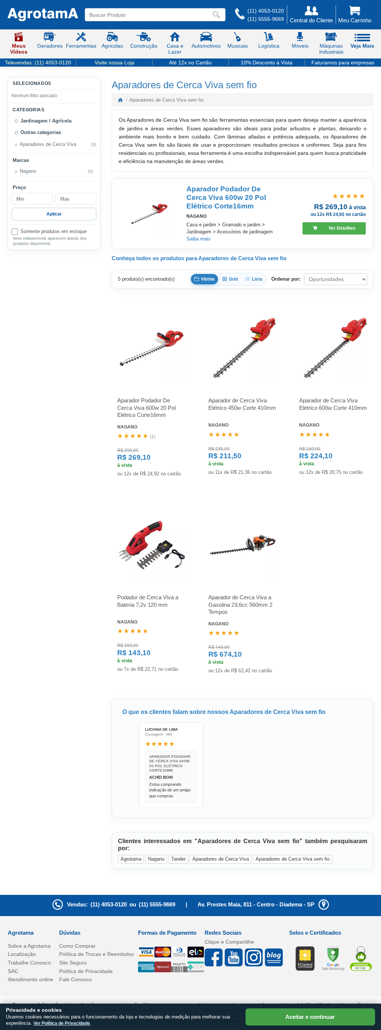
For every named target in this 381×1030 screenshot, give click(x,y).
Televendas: (38, 63)
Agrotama (131, 859)
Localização (22, 954)
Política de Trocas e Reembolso (96, 954)
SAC (13, 971)
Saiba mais (198, 239)
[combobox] (148, 15)
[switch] (54, 231)
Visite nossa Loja (114, 63)
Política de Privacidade (86, 971)
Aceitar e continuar (310, 1017)
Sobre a (29, 946)
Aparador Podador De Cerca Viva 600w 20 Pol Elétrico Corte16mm (226, 197)
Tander (178, 859)
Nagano (156, 859)
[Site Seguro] (361, 958)
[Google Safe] (333, 958)
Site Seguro (73, 963)
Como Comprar (77, 946)
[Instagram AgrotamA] (255, 957)
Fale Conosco (75, 979)
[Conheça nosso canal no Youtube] (235, 957)
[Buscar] (218, 14)
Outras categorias (40, 132)
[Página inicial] (120, 100)
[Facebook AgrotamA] (215, 957)
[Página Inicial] (42, 15)
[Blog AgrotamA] (275, 957)
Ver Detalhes (342, 228)
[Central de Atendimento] (240, 14)
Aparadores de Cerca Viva (48, 144)
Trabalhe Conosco (29, 963)
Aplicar (54, 214)
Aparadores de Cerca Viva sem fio (293, 859)
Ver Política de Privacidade (61, 1023)
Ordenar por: (286, 279)
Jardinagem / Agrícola (45, 121)
